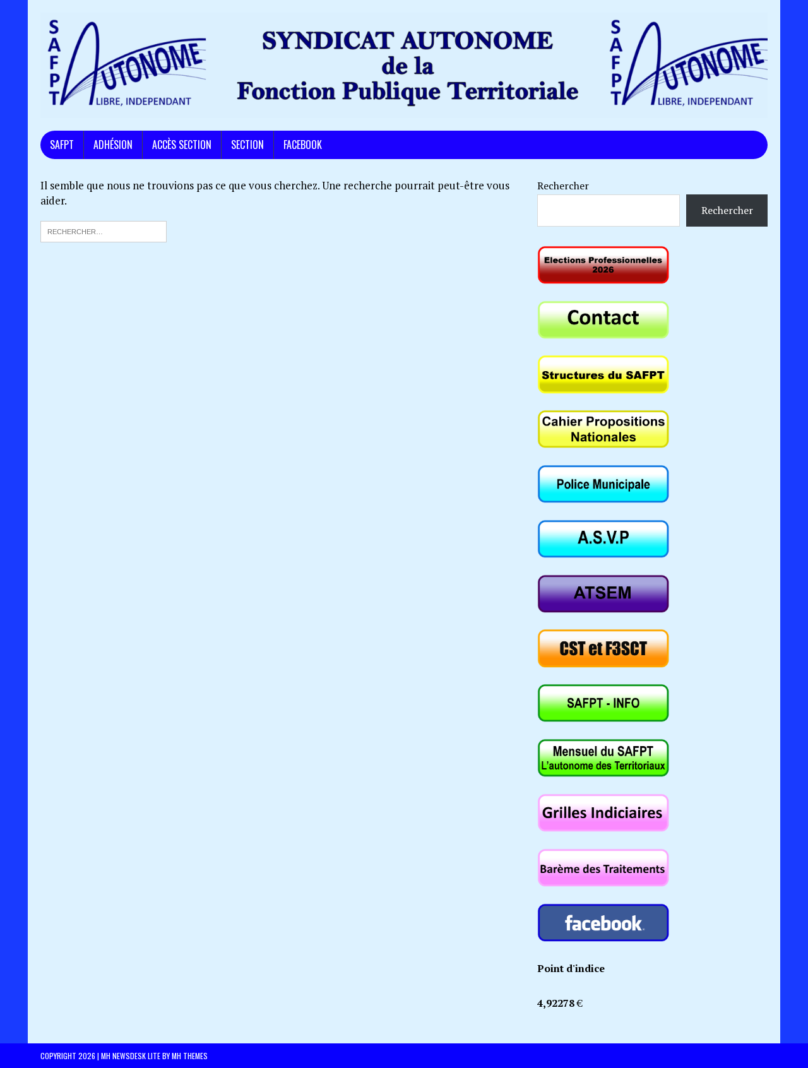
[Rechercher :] (103, 230)
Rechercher (563, 186)
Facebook (302, 144)
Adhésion (113, 144)
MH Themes (190, 1055)
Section (247, 144)
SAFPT (62, 144)
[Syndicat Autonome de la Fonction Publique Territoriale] (404, 65)
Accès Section (181, 144)
